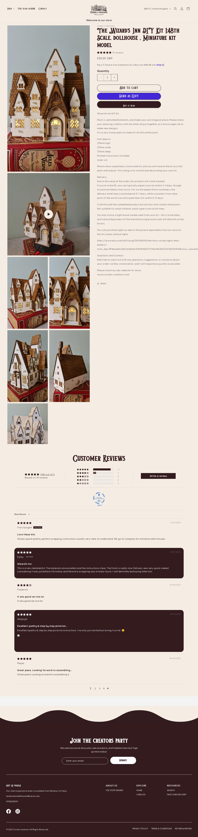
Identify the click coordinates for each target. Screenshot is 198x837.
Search (171, 790)
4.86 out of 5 (47, 474)
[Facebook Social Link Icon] (8, 812)
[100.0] (99, 498)
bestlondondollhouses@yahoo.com (23, 796)
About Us (111, 785)
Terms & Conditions (161, 829)
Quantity (103, 70)
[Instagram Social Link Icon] (17, 812)
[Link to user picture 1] (24, 641)
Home (139, 790)
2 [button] (95, 688)
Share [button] (103, 283)
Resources (173, 785)
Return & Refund (183, 829)
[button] (11, 8)
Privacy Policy (140, 829)
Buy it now (129, 105)
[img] (24, 522)
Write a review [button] (158, 475)
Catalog (141, 795)
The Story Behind (114, 790)
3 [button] (99, 688)
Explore (141, 785)
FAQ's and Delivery (176, 795)
